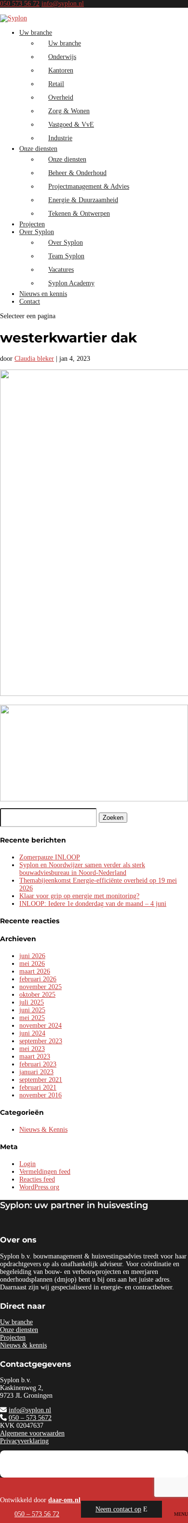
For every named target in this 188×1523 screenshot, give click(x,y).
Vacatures (61, 269)
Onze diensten (38, 148)
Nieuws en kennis (43, 293)
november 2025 (40, 987)
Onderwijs (62, 56)
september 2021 (40, 1079)
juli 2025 (31, 1002)
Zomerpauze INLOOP (49, 857)
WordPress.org (39, 1187)
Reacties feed (37, 1179)
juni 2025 (32, 1010)
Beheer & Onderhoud (77, 173)
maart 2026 (34, 971)
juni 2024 (32, 1033)
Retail (56, 84)
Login (27, 1164)
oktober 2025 (37, 994)
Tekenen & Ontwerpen (79, 213)
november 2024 (40, 1025)
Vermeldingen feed (44, 1171)
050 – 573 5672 (30, 1417)
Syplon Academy (71, 283)
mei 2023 (32, 1048)
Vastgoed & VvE (71, 124)
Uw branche (35, 32)
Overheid (60, 97)
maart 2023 (34, 1056)
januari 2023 (36, 1072)
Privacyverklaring (24, 1441)
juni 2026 (32, 956)
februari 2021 (37, 1087)
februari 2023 (37, 1064)
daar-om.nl (64, 1500)
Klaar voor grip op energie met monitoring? (79, 896)
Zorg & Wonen (69, 111)
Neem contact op (118, 1509)
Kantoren (60, 70)
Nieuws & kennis (23, 1345)
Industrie (60, 138)
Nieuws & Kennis (43, 1129)
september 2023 (40, 1041)
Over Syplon (36, 232)
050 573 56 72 (20, 3)
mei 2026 (32, 963)
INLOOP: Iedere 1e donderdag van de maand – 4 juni (92, 903)
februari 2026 (37, 979)
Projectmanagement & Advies (88, 186)
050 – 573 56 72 (36, 1514)
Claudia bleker (34, 358)
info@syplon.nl (30, 1410)
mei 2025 (32, 1017)
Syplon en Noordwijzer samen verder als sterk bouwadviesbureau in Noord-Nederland (82, 868)
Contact (29, 301)
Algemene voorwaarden (32, 1433)
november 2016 (40, 1095)
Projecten (32, 224)
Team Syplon (66, 256)
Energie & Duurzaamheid (83, 200)
